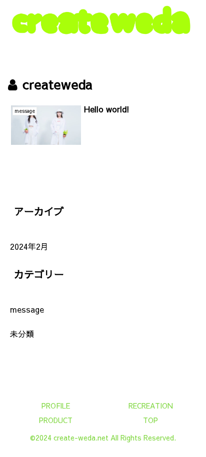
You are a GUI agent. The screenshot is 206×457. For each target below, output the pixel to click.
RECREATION (150, 406)
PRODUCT (55, 420)
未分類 (22, 333)
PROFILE (56, 406)
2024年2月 (29, 246)
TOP (150, 420)
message (27, 309)
